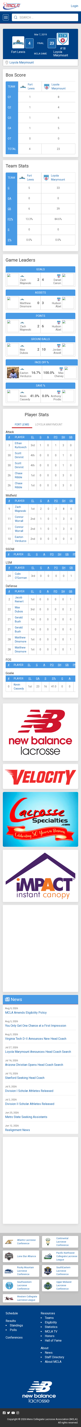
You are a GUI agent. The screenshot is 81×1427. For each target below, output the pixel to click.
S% (9, 240)
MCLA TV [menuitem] (51, 1331)
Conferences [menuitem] (14, 1337)
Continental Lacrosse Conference (62, 1241)
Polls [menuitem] (13, 1330)
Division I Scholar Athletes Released (29, 1091)
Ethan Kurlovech (21, 445)
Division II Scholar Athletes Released (29, 1104)
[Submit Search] (15, 17)
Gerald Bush (19, 619)
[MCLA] (12, 6)
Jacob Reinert (19, 599)
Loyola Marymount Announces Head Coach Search (38, 1052)
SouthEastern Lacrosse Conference (63, 1271)
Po (55, 437)
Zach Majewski (20, 508)
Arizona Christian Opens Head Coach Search (34, 1065)
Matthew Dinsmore (20, 639)
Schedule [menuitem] (12, 1313)
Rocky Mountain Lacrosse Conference (25, 1271)
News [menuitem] (49, 1352)
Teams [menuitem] (49, 1318)
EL (32, 437)
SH (63, 437)
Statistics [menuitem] (51, 1327)
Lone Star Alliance (26, 1256)
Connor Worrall (19, 518)
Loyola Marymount (21, 62)
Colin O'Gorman (21, 575)
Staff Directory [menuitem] (54, 1357)
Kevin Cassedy (19, 686)
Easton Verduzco (20, 538)
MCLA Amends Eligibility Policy (26, 1012)
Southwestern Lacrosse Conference (24, 1285)
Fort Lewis (31, 86)
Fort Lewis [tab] (22, 424)
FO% (10, 219)
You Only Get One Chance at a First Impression (35, 1025)
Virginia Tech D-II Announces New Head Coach (35, 1038)
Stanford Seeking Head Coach (24, 1078)
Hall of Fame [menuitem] (53, 1340)
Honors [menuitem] (49, 1336)
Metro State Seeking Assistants (26, 1117)
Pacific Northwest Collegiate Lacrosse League (66, 1256)
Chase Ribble (18, 475)
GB (9, 208)
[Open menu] (6, 17)
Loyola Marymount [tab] (49, 424)
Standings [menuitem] (16, 1325)
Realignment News (17, 1130)
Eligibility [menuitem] (51, 1322)
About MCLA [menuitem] (53, 1361)
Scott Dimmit (19, 455)
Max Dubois (19, 609)
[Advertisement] (40, 948)
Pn (74, 554)
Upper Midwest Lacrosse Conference (64, 1285)
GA (9, 198)
